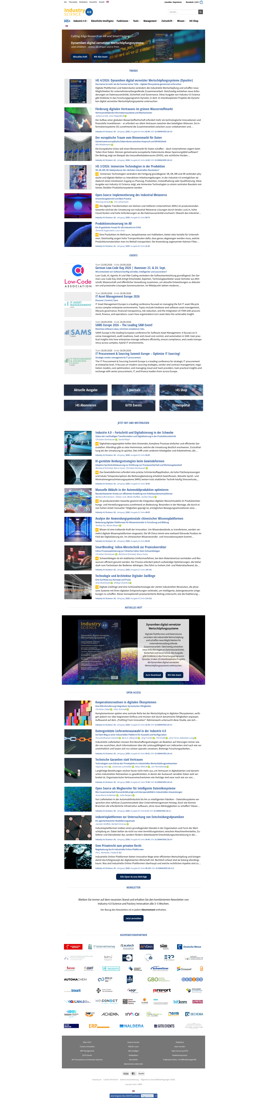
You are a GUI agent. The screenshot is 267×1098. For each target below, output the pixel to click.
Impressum (97, 1079)
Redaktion (180, 1042)
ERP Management (87, 1051)
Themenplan (73, 2)
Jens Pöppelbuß (116, 115)
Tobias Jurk (120, 496)
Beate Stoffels (133, 496)
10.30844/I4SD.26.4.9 (163, 131)
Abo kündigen (133, 1051)
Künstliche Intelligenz (102, 21)
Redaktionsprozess (179, 1055)
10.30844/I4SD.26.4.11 (165, 868)
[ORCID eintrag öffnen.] (125, 115)
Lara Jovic (120, 230)
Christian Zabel (102, 709)
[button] (194, 2)
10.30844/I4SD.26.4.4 (163, 839)
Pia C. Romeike (102, 852)
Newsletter (93, 2)
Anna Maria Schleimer (105, 795)
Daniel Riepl (123, 439)
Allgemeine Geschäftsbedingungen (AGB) (158, 1079)
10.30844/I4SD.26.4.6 (163, 753)
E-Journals (133, 390)
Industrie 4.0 (79, 21)
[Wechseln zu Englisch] (107, 1)
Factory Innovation (87, 1046)
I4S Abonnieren (85, 405)
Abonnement (148, 909)
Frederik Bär (116, 852)
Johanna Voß (101, 115)
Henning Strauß (102, 201)
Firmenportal (181, 405)
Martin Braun (112, 525)
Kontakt (101, 2)
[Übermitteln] (200, 11)
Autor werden (179, 1046)
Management (150, 21)
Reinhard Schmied (104, 467)
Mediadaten (83, 2)
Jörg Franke (146, 737)
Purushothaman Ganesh (106, 737)
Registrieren (147, 1095)
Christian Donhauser (105, 439)
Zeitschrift (166, 21)
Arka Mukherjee (102, 582)
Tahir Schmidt (119, 709)
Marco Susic (119, 467)
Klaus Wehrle (141, 766)
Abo (65, 2)
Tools (136, 21)
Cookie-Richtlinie (110, 1079)
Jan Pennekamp (158, 766)
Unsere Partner (133, 1042)
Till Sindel (160, 737)
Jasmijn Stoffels (102, 823)
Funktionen (122, 21)
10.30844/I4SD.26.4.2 (163, 160)
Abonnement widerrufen (133, 1064)
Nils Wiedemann (103, 144)
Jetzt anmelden (133, 918)
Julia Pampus (125, 795)
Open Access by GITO (180, 1051)
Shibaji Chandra (121, 582)
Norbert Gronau (118, 823)
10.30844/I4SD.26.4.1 (162, 810)
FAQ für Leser (133, 1046)
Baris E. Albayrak (129, 737)
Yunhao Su (100, 525)
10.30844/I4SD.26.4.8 (163, 782)
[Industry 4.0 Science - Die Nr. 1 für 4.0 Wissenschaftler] (78, 12)
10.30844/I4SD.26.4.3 (163, 724)
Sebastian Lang (186, 737)
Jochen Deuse (147, 496)
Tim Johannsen (121, 201)
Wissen (180, 21)
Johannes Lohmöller (121, 766)
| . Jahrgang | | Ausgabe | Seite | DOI (125, 131)
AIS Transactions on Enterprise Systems (87, 1059)
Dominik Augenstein (104, 230)
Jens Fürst (173, 737)
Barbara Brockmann (104, 496)
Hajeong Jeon (101, 766)
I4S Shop (193, 21)
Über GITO (87, 1042)
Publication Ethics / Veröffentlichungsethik (179, 1059)
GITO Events (133, 405)
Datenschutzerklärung (129, 1079)
